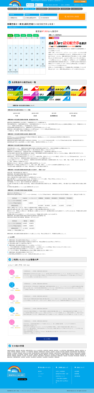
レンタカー (41, 373)
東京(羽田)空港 (73, 351)
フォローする (23, 379)
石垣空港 (23, 357)
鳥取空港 (41, 354)
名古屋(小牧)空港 (44, 353)
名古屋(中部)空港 (36, 353)
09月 (17, 35)
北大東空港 (33, 357)
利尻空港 (82, 350)
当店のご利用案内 (65, 5)
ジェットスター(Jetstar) (18, 137)
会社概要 (77, 371)
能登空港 (67, 351)
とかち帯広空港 (62, 350)
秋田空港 (13, 351)
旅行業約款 (77, 376)
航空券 (40, 371)
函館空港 (18, 350)
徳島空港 (67, 354)
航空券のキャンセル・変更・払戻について (33, 250)
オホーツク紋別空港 (38, 350)
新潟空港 (20, 353)
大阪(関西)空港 (65, 353)
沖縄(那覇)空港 (16, 357)
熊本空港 (9, 355)
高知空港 (72, 354)
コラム (40, 376)
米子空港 (31, 354)
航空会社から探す (78, 5)
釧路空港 (51, 350)
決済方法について (60, 376)
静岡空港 (51, 353)
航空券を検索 (73, 17)
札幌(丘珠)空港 (29, 350)
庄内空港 (48, 351)
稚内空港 (56, 350)
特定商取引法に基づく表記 (13, 390)
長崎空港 (14, 355)
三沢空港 (23, 351)
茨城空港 (9, 353)
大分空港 (24, 355)
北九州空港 (29, 355)
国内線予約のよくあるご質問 (16, 375)
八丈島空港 (14, 353)
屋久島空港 (70, 355)
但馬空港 (83, 353)
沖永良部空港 (54, 355)
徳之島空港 (47, 355)
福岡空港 (77, 354)
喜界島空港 (60, 355)
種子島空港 (76, 355)
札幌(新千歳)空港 (11, 350)
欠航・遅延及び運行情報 (51, 5)
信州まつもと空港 (27, 353)
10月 (23, 35)
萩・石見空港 (52, 354)
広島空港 (9, 354)
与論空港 (65, 355)
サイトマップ (36, 390)
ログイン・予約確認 (80, 1)
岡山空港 (14, 354)
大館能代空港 (42, 351)
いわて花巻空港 (29, 351)
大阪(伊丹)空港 (57, 353)
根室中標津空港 (70, 350)
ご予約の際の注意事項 (61, 378)
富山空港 (62, 351)
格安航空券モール (12, 8)
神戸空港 (72, 353)
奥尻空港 (77, 350)
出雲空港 (26, 354)
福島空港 (36, 351)
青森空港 (18, 351)
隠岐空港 (46, 354)
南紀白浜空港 (77, 353)
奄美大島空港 (41, 355)
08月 (10, 35)
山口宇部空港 (20, 354)
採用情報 (77, 373)
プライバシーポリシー (26, 390)
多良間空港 (50, 357)
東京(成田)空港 (81, 351)
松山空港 (58, 354)
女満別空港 (45, 350)
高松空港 (62, 354)
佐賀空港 (35, 355)
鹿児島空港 (82, 354)
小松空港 (58, 351)
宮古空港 (28, 357)
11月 (29, 35)
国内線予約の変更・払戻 (62, 373)
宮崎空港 (19, 355)
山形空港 (53, 351)
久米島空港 (45, 357)
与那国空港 (56, 357)
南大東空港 (39, 357)
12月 (35, 35)
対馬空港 (82, 355)
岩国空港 (36, 354)
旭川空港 (23, 350)
